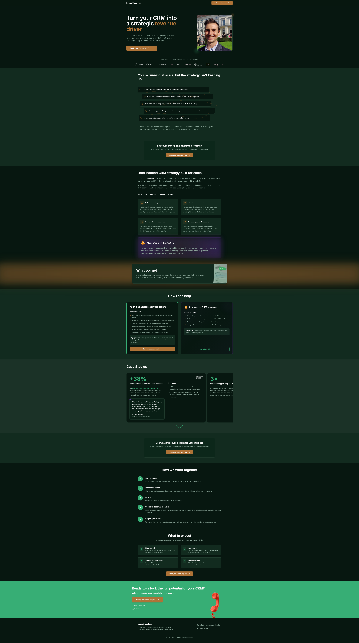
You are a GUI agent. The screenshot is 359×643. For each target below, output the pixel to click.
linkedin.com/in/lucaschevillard (210, 625)
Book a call (204, 628)
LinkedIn (137, 609)
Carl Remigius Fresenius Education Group (147, 388)
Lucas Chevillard (134, 3)
